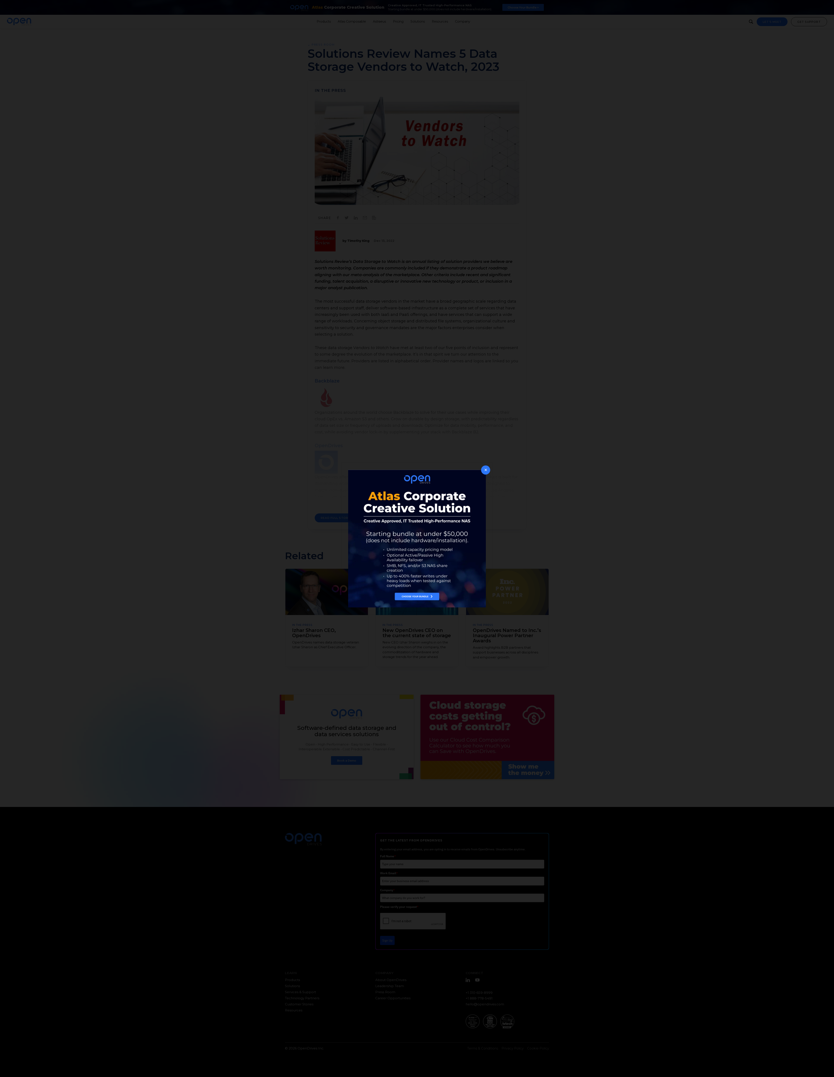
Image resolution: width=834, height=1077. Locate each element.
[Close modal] (485, 470)
